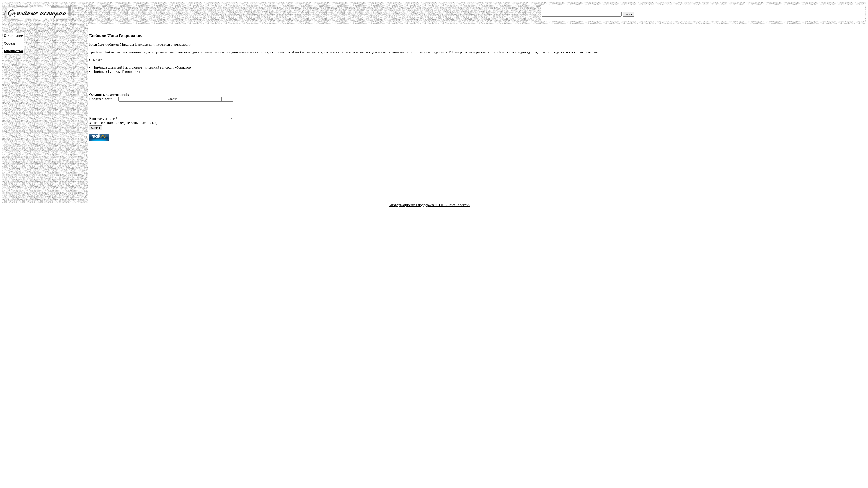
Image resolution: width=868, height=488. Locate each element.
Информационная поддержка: (412, 205)
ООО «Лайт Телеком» (453, 205)
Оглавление (13, 36)
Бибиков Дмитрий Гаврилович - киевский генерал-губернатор (142, 67)
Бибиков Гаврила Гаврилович (117, 71)
